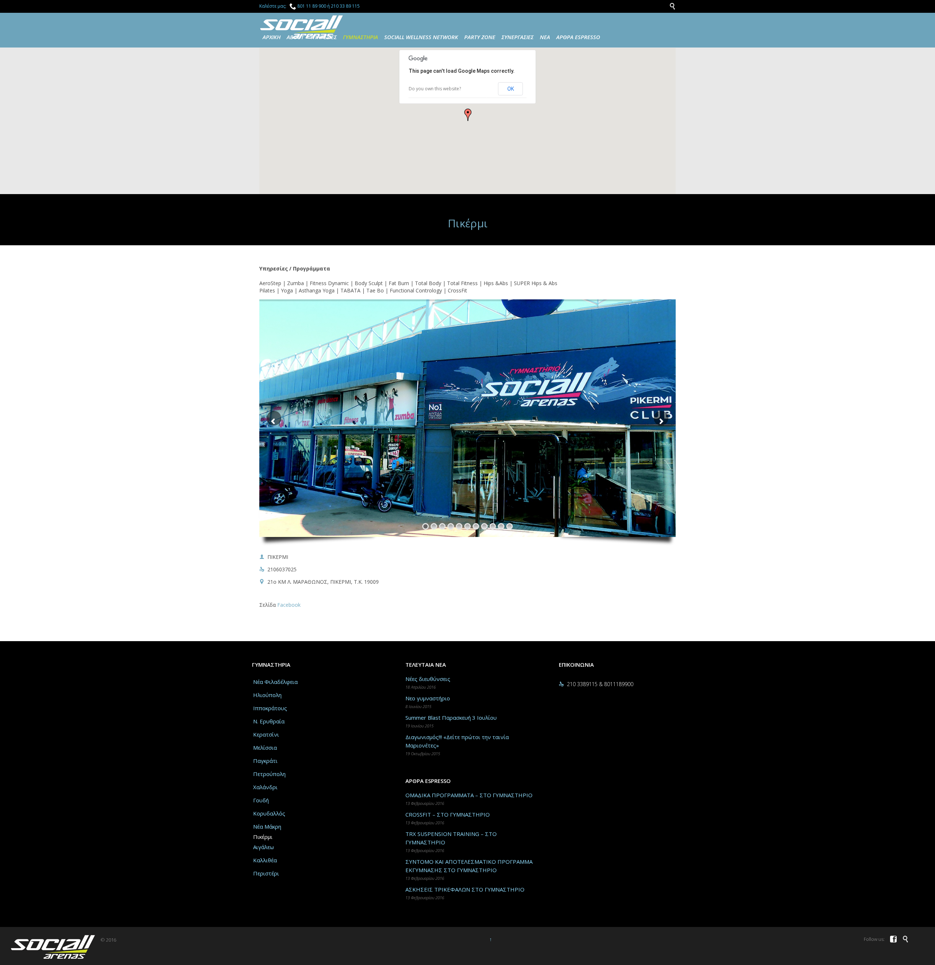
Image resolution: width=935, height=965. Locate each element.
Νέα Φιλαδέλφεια (275, 681)
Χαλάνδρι (265, 787)
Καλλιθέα (265, 860)
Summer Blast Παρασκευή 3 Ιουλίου (451, 717)
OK (510, 89)
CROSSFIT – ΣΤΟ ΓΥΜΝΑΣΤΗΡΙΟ (447, 814)
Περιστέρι (266, 873)
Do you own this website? (435, 89)
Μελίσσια (265, 747)
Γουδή (261, 800)
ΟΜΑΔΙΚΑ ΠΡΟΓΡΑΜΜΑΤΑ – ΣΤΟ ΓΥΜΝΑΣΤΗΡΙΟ (469, 795)
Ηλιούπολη (267, 695)
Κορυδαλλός (269, 813)
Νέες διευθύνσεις (427, 678)
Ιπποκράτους (270, 708)
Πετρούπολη (269, 773)
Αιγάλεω (263, 847)
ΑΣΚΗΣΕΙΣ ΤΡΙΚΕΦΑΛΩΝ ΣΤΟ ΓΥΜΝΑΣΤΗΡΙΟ (464, 889)
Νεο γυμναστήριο (427, 698)
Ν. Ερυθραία (269, 721)
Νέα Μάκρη (267, 826)
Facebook (289, 604)
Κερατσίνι (266, 734)
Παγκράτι (265, 760)
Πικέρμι (262, 836)
